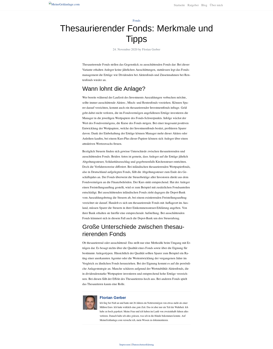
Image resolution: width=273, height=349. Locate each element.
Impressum (124, 344)
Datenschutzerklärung (143, 344)
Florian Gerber (113, 297)
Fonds (136, 20)
